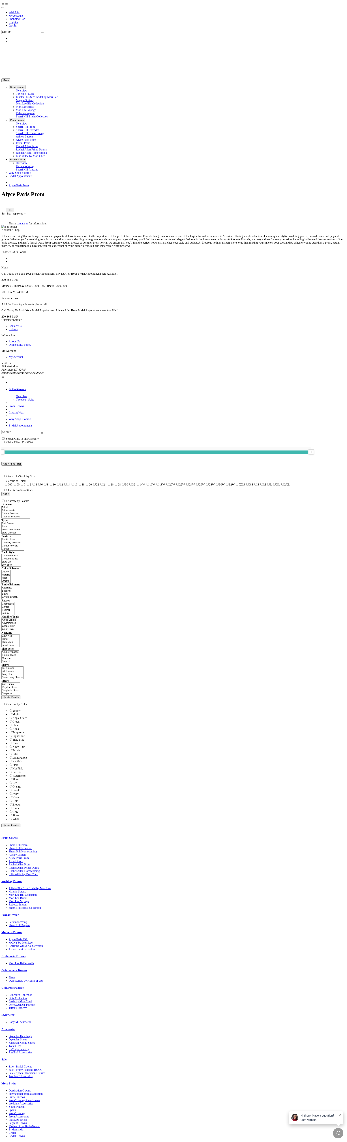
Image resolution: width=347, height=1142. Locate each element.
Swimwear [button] (7, 1014)
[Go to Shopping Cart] (2, 4)
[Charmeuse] (8, 603)
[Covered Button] (11, 555)
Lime (15, 725)
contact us (22, 223)
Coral (15, 790)
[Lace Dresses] (11, 532)
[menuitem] (177, 12)
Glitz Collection (18, 998)
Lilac (15, 754)
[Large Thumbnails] (6, 205)
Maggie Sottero (17, 891)
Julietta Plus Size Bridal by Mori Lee (30, 888)
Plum (15, 779)
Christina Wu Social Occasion (26, 945)
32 (133, 484)
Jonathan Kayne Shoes (22, 1042)
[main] (173, 208)
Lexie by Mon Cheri (20, 1001)
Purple (16, 750)
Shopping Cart (17, 18)
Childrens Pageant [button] (12, 987)
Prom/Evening (17, 1113)
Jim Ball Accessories (20, 1052)
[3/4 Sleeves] (12, 671)
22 (97, 484)
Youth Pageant (17, 1106)
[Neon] (6, 577)
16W (152, 484)
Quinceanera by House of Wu (26, 980)
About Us (14, 341)
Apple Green (19, 717)
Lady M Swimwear (20, 1021)
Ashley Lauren (17, 854)
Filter (10, 210)
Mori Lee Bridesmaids (21, 963)
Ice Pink (17, 761)
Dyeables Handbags (20, 1036)
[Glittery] (6, 571)
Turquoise (18, 732)
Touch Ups (15, 1045)
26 (112, 484)
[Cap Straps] (11, 684)
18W (162, 484)
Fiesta (12, 977)
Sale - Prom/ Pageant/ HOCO (25, 1069)
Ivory (15, 793)
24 (104, 484)
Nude (15, 797)
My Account (16, 15)
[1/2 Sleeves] (12, 668)
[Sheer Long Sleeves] (12, 677)
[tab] (177, 389)
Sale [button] (4, 1059)
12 (61, 484)
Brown (16, 804)
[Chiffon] (8, 607)
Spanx (12, 1110)
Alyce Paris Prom (19, 185)
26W (202, 484)
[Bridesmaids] (16, 510)
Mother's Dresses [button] (11, 932)
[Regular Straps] (11, 687)
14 (68, 484)
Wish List (14, 12)
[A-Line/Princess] (10, 652)
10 (54, 484)
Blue (15, 743)
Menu (6, 80)
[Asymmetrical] (9, 623)
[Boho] (11, 526)
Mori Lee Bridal (18, 898)
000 (10, 484)
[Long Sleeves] (12, 674)
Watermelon (19, 775)
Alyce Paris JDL (18, 939)
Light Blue (18, 736)
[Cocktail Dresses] (16, 516)
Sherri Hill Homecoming (23, 851)
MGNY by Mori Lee (21, 942)
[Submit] (42, 32)
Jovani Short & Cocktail (22, 949)
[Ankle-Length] (9, 620)
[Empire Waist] (10, 655)
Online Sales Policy (20, 344)
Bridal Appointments (20, 425)
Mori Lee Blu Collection (23, 894)
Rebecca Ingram (18, 904)
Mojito (16, 714)
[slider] (311, 451)
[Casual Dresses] (16, 513)
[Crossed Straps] (11, 558)
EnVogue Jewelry (19, 1049)
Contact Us (15, 325)
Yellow (16, 710)
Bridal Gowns (17, 1135)
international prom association (26, 1093)
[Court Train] (9, 629)
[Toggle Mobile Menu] (2, 377)
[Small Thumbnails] (3, 205)
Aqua (15, 728)
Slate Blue (18, 739)
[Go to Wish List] (6, 4)
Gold (15, 800)
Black (15, 808)
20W (172, 484)
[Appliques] (10, 587)
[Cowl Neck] (11, 636)
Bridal (12, 1132)
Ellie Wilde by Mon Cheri (23, 874)
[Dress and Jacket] (11, 529)
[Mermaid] (10, 658)
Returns (13, 329)
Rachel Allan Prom (19, 864)
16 (75, 484)
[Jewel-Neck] (11, 645)
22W (182, 484)
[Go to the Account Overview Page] (2, 7)
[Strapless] (11, 693)
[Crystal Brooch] (10, 597)
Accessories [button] (8, 1029)
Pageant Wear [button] (10, 914)
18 (83, 484)
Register (13, 22)
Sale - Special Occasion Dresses (27, 1073)
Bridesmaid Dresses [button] (13, 956)
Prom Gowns (16, 406)
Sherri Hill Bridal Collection (25, 907)
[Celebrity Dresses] (13, 542)
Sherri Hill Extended (20, 848)
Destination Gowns (20, 1090)
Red (14, 782)
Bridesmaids (16, 1129)
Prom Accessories (19, 1116)
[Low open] (11, 564)
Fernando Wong (18, 922)
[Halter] (11, 639)
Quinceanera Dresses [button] (14, 970)
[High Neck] (11, 642)
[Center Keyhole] (13, 545)
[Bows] (10, 594)
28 (119, 484)
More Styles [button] (8, 1083)
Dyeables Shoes (18, 1039)
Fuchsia (16, 772)
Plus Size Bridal (18, 1119)
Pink (15, 764)
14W (142, 484)
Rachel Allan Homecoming (24, 870)
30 (126, 484)
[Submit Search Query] (42, 433)
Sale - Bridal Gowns (20, 1066)
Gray (15, 811)
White (15, 819)
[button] (17, 87)
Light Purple (19, 757)
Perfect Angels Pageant (22, 1004)
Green (16, 721)
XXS (242, 484)
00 (18, 484)
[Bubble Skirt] (13, 539)
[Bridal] (16, 507)
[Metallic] (6, 574)
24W (192, 484)
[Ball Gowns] (11, 523)
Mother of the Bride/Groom (24, 1126)
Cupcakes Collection (20, 994)
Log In (12, 25)
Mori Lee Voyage (19, 901)
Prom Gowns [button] (9, 837)
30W (222, 484)
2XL (287, 484)
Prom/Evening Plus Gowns (24, 1100)
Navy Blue (18, 746)
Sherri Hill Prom (18, 844)
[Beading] (10, 590)
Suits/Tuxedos (17, 1097)
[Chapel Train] (9, 626)
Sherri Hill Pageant (19, 925)
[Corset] (13, 548)
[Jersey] (8, 613)
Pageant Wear (16, 412)
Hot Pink (17, 768)
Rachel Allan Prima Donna (24, 867)
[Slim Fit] (10, 661)
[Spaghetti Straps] (11, 690)
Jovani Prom (16, 861)
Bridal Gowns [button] (17, 389)
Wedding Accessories (21, 1103)
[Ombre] (6, 581)
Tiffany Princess (18, 1007)
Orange (16, 786)
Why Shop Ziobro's (20, 419)
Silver (15, 815)
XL (278, 484)
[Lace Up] (11, 561)
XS (251, 484)
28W (212, 484)
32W (232, 484)
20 (90, 484)
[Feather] (8, 610)
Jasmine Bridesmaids (21, 1076)
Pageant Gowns (18, 1123)
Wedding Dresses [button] (11, 881)
